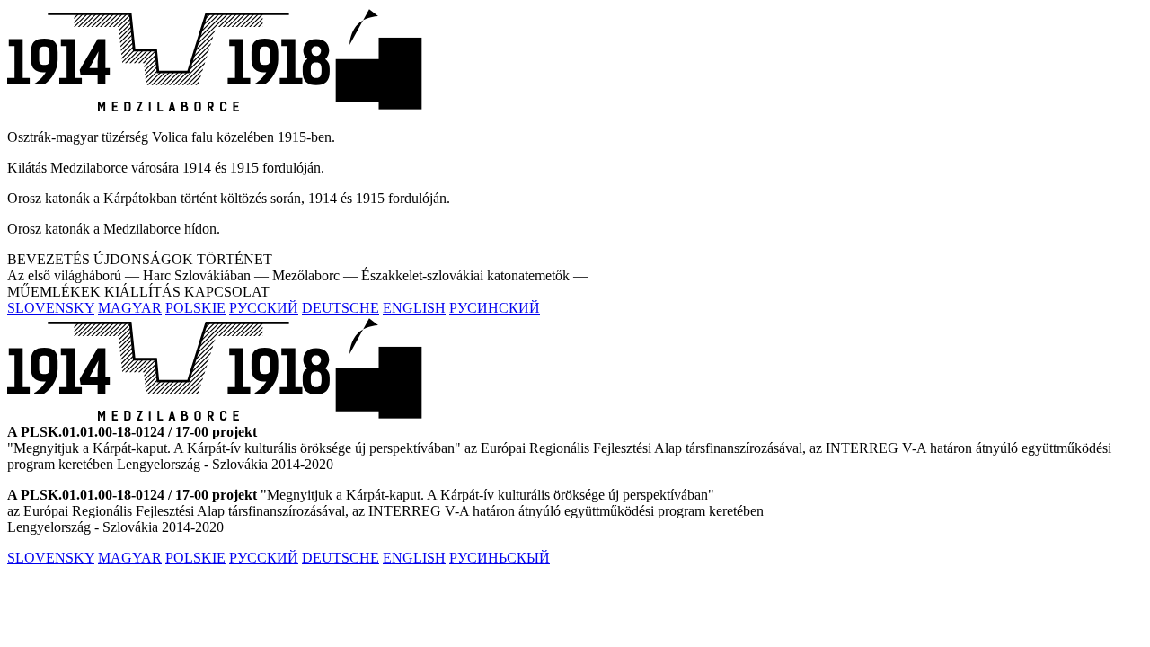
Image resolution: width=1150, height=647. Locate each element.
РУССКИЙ (263, 307)
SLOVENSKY (50, 307)
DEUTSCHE (340, 307)
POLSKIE (195, 307)
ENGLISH (414, 307)
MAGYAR (130, 307)
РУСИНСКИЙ (494, 307)
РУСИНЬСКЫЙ (499, 557)
